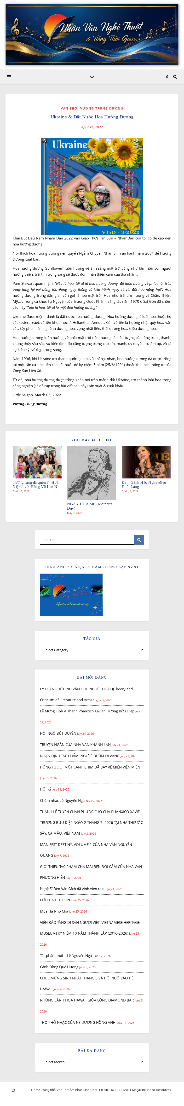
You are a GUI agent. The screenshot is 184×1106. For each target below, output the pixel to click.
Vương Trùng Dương (101, 108)
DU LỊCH (116, 1090)
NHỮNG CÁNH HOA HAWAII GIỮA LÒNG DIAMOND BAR (87, 1000)
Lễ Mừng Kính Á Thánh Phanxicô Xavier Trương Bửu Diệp (87, 711)
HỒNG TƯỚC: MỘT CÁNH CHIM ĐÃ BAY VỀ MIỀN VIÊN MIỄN (90, 767)
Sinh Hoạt (90, 1090)
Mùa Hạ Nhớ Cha (54, 911)
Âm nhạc (76, 1090)
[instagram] (13, 1090)
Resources (163, 1090)
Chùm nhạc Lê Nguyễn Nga (62, 800)
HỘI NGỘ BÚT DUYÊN (58, 733)
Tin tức (104, 1090)
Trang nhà (48, 1090)
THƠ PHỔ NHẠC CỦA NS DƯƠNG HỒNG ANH (77, 1022)
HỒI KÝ (46, 789)
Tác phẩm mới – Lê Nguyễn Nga (66, 955)
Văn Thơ (69, 108)
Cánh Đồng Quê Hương (59, 966)
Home (35, 1090)
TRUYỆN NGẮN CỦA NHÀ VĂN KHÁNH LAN (75, 744)
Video (151, 1090)
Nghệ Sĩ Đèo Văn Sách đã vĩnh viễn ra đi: (73, 888)
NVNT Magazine (134, 1090)
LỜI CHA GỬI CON (55, 899)
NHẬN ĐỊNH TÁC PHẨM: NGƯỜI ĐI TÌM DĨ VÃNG (80, 755)
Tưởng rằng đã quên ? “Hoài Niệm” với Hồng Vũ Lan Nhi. (37, 484)
